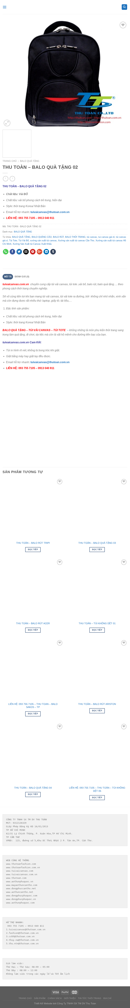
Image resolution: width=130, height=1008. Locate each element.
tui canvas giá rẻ (106, 237)
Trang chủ (10, 161)
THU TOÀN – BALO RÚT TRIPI (33, 543)
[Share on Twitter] (19, 252)
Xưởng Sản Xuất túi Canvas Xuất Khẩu (32, 244)
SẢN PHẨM (40, 998)
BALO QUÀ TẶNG (29, 161)
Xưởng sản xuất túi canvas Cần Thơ (76, 240)
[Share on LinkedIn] (46, 252)
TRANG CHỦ (25, 998)
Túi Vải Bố (23, 240)
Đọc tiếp (33, 549)
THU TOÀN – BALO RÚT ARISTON (97, 704)
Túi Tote (13, 240)
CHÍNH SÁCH (55, 998)
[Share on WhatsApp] (5, 252)
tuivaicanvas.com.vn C (17, 342)
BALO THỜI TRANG (75, 237)
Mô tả (8, 276)
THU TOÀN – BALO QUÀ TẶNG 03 (97, 543)
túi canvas (92, 237)
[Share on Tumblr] (53, 252)
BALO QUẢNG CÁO (42, 237)
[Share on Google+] (39, 252)
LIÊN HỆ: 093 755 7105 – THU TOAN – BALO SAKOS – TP (33, 706)
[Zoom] (7, 123)
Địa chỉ (107, 998)
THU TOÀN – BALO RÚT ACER (33, 623)
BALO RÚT (58, 237)
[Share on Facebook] (12, 252)
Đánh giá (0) (22, 276)
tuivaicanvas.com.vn (16, 284)
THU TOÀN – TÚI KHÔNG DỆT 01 (97, 623)
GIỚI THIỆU (70, 998)
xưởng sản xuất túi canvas (43, 240)
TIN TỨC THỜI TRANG (89, 998)
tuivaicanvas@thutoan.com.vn (50, 212)
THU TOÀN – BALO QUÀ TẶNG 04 (33, 787)
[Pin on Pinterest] (33, 252)
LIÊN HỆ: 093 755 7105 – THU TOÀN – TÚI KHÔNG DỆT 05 (97, 789)
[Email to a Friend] (26, 252)
